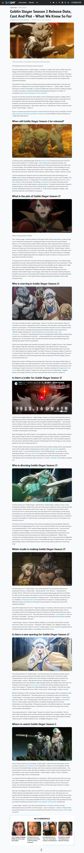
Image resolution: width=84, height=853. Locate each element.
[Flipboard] (62, 2)
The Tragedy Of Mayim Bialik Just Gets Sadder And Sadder (19, 838)
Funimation (50, 805)
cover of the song (36, 685)
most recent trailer (33, 453)
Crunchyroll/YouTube (68, 57)
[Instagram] (59, 2)
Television (13, 7)
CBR (24, 516)
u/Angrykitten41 (61, 614)
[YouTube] (53, 2)
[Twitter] (56, 2)
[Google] (65, 2)
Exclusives (23, 2)
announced (45, 161)
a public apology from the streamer (35, 93)
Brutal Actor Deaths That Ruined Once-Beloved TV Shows (64, 838)
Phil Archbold (25, 20)
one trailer (54, 449)
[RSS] (68, 2)
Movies (31, 2)
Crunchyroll (45, 182)
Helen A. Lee (15, 20)
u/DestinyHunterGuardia (29, 600)
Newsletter (77, 2)
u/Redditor (53, 458)
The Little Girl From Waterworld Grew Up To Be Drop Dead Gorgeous (33, 839)
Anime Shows (22, 7)
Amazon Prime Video (65, 810)
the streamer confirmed (47, 802)
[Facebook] (50, 2)
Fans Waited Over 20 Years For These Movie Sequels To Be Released (50, 838)
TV (37, 2)
